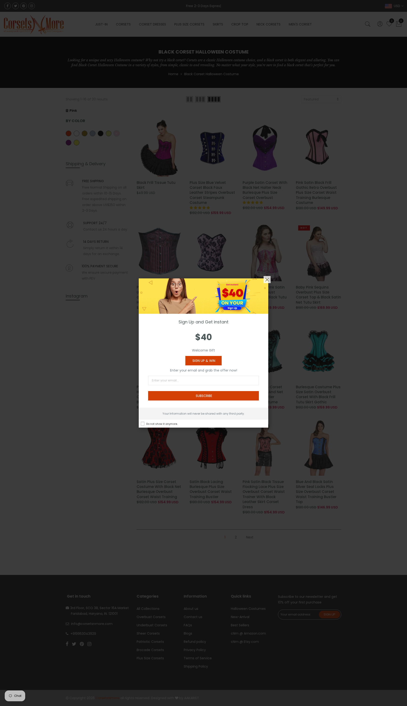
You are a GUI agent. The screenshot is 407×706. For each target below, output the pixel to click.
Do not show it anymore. (162, 424)
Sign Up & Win (203, 360)
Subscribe (204, 395)
